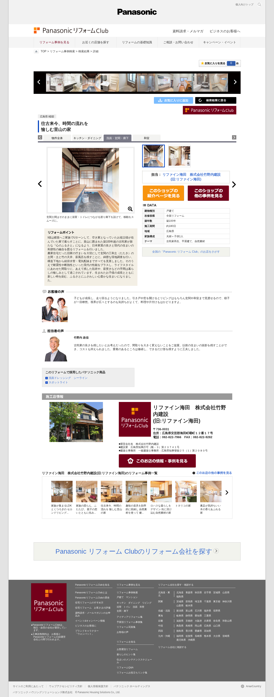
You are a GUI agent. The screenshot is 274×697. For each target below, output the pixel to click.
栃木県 (189, 605)
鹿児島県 (181, 640)
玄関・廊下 (122, 611)
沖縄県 (191, 640)
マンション (132, 597)
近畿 (160, 620)
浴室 (119, 607)
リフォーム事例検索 (62, 51)
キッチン (121, 602)
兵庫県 (207, 620)
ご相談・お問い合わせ (178, 42)
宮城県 (216, 592)
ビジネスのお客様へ (225, 31)
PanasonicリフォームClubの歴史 (92, 597)
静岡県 (189, 615)
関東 (160, 601)
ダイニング (134, 602)
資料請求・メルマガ (188, 31)
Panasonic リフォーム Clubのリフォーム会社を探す (133, 551)
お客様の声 (122, 632)
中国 (160, 625)
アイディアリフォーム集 (130, 617)
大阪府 (198, 620)
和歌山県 (227, 620)
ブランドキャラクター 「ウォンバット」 (87, 632)
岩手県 (207, 592)
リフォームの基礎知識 (137, 42)
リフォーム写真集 (126, 627)
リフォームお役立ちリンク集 (132, 672)
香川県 (189, 631)
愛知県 (198, 615)
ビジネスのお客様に (85, 625)
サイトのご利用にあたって (28, 686)
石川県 (198, 610)
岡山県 (198, 625)
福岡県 (179, 636)
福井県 (207, 610)
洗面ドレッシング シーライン (68, 377)
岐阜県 (179, 615)
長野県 (216, 610)
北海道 (179, 592)
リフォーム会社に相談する (172, 647)
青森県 (189, 592)
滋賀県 (179, 620)
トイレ (127, 607)
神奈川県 (227, 601)
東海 (160, 615)
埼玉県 (198, 601)
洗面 (135, 607)
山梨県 (179, 605)
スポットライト (58, 382)
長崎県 (198, 636)
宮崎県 (225, 636)
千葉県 (207, 601)
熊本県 (207, 636)
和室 (146, 138)
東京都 (216, 601)
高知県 (207, 631)
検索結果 (83, 51)
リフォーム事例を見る (54, 42)
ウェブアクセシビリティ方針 (65, 686)
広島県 (207, 625)
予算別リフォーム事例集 (130, 622)
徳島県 (179, 631)
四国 (160, 631)
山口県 (216, 625)
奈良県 (216, 620)
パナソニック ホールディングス (132, 686)
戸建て (120, 597)
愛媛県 (198, 631)
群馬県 (189, 601)
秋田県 (198, 592)
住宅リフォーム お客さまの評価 (92, 607)
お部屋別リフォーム (127, 649)
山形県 (225, 592)
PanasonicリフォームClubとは (91, 592)
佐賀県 (189, 636)
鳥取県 (179, 625)
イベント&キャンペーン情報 (90, 620)
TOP (43, 51)
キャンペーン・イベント (219, 42)
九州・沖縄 (164, 636)
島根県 (189, 625)
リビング (147, 602)
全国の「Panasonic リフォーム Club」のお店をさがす (186, 251)
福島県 (179, 596)
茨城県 (179, 601)
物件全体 (57, 138)
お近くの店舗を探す (95, 42)
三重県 (207, 615)
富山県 (189, 610)
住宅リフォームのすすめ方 (89, 602)
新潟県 (179, 610)
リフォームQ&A (125, 667)
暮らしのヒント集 (126, 654)
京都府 (189, 620)
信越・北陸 (164, 610)
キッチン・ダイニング (87, 138)
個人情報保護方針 (98, 686)
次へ (235, 82)
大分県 (216, 636)
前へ (39, 82)
